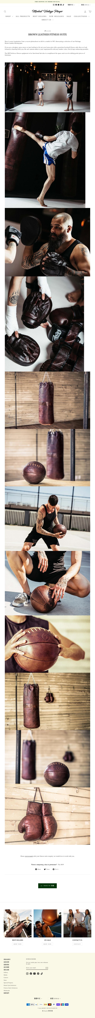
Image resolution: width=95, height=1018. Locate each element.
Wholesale (7, 990)
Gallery (6, 972)
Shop (9, 16)
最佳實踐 (6, 967)
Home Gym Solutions (10, 985)
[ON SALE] (47, 923)
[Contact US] (77, 923)
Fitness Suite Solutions (11, 988)
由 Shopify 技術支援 (47, 1011)
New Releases (56, 16)
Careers (6, 977)
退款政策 (6, 962)
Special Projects (8, 982)
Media (5, 975)
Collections (81, 16)
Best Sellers (39, 16)
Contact (77, 944)
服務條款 (6, 964)
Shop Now (18, 944)
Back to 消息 (48, 885)
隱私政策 (6, 970)
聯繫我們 (6, 993)
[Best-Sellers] (18, 923)
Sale (69, 16)
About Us (47, 20)
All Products (23, 16)
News (5, 980)
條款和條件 (7, 959)
